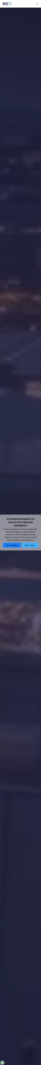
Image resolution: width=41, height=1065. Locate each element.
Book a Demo (30, 545)
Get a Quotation (12, 545)
